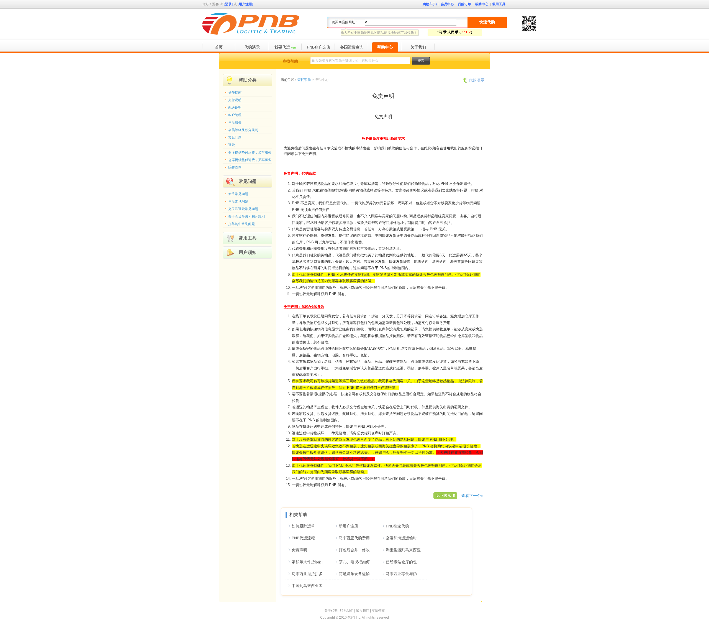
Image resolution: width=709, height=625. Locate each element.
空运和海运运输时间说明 (406, 538)
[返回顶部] (445, 495)
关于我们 (418, 47)
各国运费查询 (351, 47)
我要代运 (285, 47)
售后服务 (235, 122)
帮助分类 (247, 80)
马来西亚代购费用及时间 (359, 538)
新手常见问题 (238, 194)
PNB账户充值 (318, 47)
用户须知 (247, 252)
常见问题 (235, 137)
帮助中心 (481, 4)
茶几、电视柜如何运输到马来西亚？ (359, 562)
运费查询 (235, 167)
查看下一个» (472, 495)
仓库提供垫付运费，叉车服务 (249, 152)
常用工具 (498, 4)
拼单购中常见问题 (241, 224)
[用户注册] (245, 4)
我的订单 (464, 4)
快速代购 (487, 22)
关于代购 (331, 611)
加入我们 (362, 611)
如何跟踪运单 (303, 526)
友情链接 (378, 611)
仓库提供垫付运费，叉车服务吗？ (249, 161)
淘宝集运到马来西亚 (403, 550)
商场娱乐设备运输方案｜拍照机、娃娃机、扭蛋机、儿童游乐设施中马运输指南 (359, 574)
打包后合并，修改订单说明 (359, 550)
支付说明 (235, 100)
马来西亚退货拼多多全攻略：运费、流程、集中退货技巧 (312, 574)
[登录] (228, 4)
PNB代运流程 (303, 538)
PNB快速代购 (397, 526)
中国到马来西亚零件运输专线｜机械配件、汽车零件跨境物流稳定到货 (312, 585)
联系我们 (346, 611)
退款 (231, 145)
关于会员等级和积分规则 (246, 216)
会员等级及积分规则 (243, 130)
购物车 (430, 4)
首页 (219, 47)
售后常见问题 (238, 201)
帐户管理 (235, 115)
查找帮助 (304, 80)
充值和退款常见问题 (243, 209)
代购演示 (252, 47)
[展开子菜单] (365, 47)
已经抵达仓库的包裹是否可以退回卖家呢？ (406, 562)
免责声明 (299, 550)
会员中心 (447, 4)
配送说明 (235, 107)
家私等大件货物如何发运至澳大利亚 (312, 562)
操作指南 (235, 93)
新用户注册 (348, 526)
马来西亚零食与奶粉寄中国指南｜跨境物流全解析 (406, 574)
